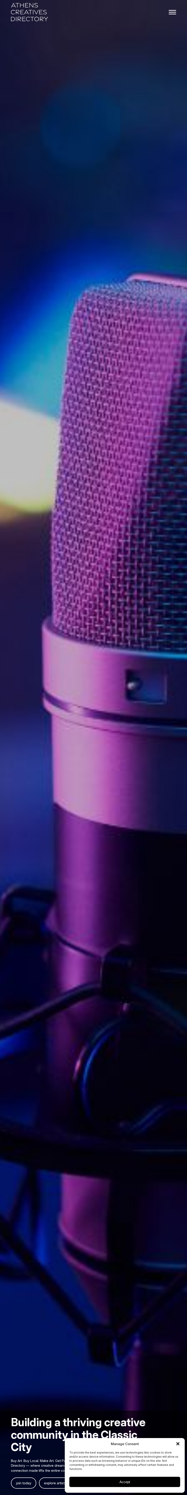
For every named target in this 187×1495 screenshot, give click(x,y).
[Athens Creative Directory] (29, 12)
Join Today (23, 1483)
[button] (178, 1443)
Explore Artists (55, 1483)
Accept (124, 1482)
